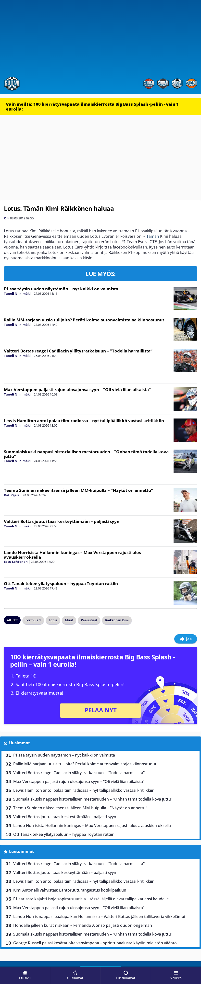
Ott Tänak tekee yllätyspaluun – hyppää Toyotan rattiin (61, 583)
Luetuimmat (21, 851)
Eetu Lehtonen (16, 561)
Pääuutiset (89, 620)
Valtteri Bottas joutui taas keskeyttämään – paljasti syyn (61, 521)
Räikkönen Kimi (117, 620)
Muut (69, 620)
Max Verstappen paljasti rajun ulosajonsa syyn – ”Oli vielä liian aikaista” (77, 389)
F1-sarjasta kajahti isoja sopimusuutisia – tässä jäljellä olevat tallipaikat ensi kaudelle (91, 899)
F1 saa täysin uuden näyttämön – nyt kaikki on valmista (61, 289)
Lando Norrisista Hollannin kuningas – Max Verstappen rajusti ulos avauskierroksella (72, 555)
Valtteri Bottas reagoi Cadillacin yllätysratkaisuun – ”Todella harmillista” (78, 351)
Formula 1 (33, 620)
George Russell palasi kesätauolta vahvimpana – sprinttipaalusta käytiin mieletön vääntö (95, 943)
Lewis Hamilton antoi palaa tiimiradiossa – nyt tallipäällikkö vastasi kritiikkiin (84, 420)
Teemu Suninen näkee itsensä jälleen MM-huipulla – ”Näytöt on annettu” (78, 490)
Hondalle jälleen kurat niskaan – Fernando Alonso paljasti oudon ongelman (82, 925)
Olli (6, 218)
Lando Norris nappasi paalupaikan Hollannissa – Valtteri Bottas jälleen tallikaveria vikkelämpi (99, 916)
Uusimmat (19, 743)
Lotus (53, 620)
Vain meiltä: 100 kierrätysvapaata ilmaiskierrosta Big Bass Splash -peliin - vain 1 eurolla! (92, 106)
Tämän (152, 236)
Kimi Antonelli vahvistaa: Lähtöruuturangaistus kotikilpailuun (69, 890)
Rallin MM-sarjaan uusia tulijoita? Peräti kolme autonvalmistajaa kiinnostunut (84, 320)
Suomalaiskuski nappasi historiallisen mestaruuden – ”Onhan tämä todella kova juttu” (86, 454)
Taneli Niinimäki (17, 293)
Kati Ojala (12, 495)
